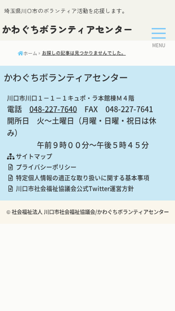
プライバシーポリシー (45, 166)
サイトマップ (33, 156)
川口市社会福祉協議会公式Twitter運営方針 (74, 188)
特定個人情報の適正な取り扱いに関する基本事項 (81, 177)
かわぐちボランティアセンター (67, 29)
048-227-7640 (53, 108)
